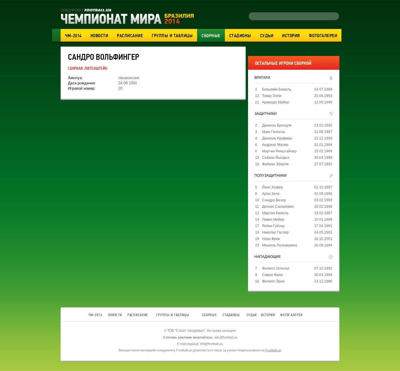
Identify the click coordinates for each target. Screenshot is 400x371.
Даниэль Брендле (277, 125)
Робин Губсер (273, 226)
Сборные (210, 36)
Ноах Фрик (271, 239)
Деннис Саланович (278, 207)
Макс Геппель (273, 132)
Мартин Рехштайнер (279, 151)
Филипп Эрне (273, 281)
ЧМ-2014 (73, 36)
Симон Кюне (272, 275)
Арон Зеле (271, 194)
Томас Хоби (271, 96)
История (291, 36)
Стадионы (240, 36)
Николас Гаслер (275, 232)
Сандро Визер (274, 200)
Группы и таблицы (172, 36)
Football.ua (273, 350)
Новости (99, 36)
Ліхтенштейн (95, 68)
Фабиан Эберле (275, 164)
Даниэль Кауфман (277, 138)
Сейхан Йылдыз (275, 158)
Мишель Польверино (279, 245)
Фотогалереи (323, 36)
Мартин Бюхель (275, 213)
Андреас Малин (275, 145)
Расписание (130, 36)
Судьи (266, 36)
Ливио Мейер (273, 219)
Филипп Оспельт (276, 268)
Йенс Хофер (272, 187)
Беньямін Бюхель (276, 89)
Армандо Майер (275, 102)
